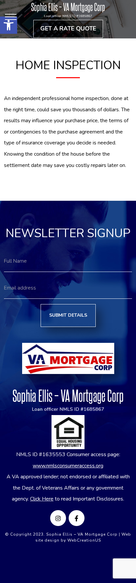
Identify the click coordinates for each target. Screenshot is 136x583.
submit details (68, 315)
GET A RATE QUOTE (68, 28)
